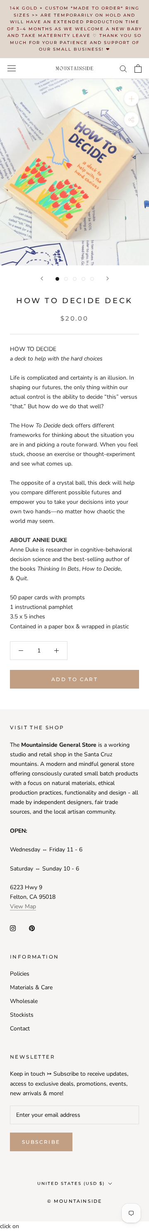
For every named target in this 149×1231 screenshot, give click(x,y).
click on (9, 1226)
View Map (23, 906)
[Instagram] (13, 928)
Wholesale (24, 1001)
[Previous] (42, 278)
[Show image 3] (75, 279)
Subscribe (41, 1142)
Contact (20, 1028)
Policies (19, 974)
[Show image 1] (57, 279)
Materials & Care (31, 987)
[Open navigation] (11, 68)
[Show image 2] (66, 279)
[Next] (107, 278)
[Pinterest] (32, 928)
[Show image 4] (83, 279)
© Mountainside (74, 1201)
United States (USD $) (71, 1183)
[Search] (123, 68)
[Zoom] (131, 98)
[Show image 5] (92, 279)
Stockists (22, 1015)
